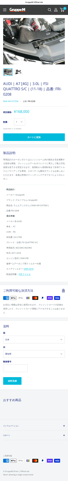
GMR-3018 (28, 268)
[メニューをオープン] (4, 10)
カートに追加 (34, 137)
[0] (62, 10)
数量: (5, 122)
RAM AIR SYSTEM (10, 101)
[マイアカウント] (55, 10)
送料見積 (12, 380)
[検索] (49, 10)
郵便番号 (7, 361)
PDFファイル (25, 274)
